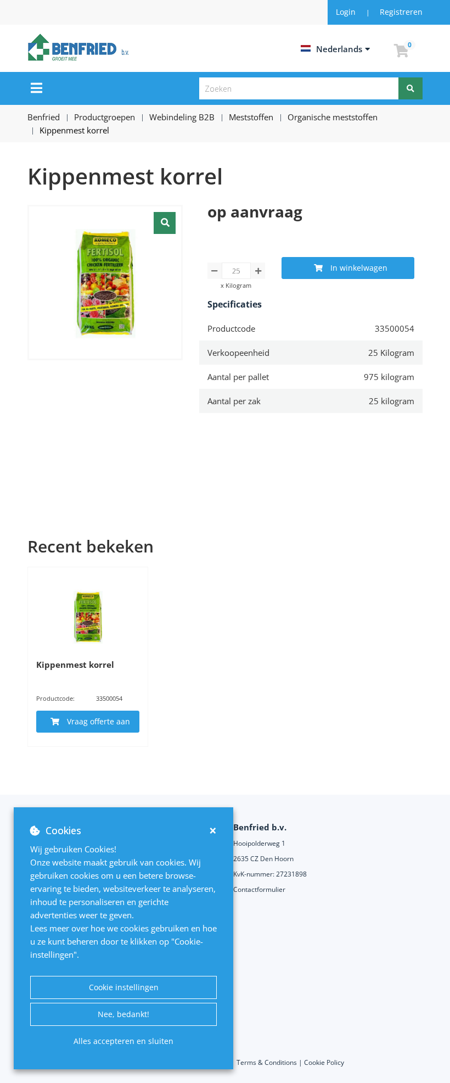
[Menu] (36, 88)
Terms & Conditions (267, 1062)
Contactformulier (259, 889)
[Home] (80, 47)
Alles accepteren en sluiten (123, 1041)
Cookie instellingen (124, 987)
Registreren (401, 12)
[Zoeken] (410, 88)
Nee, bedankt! (123, 1014)
